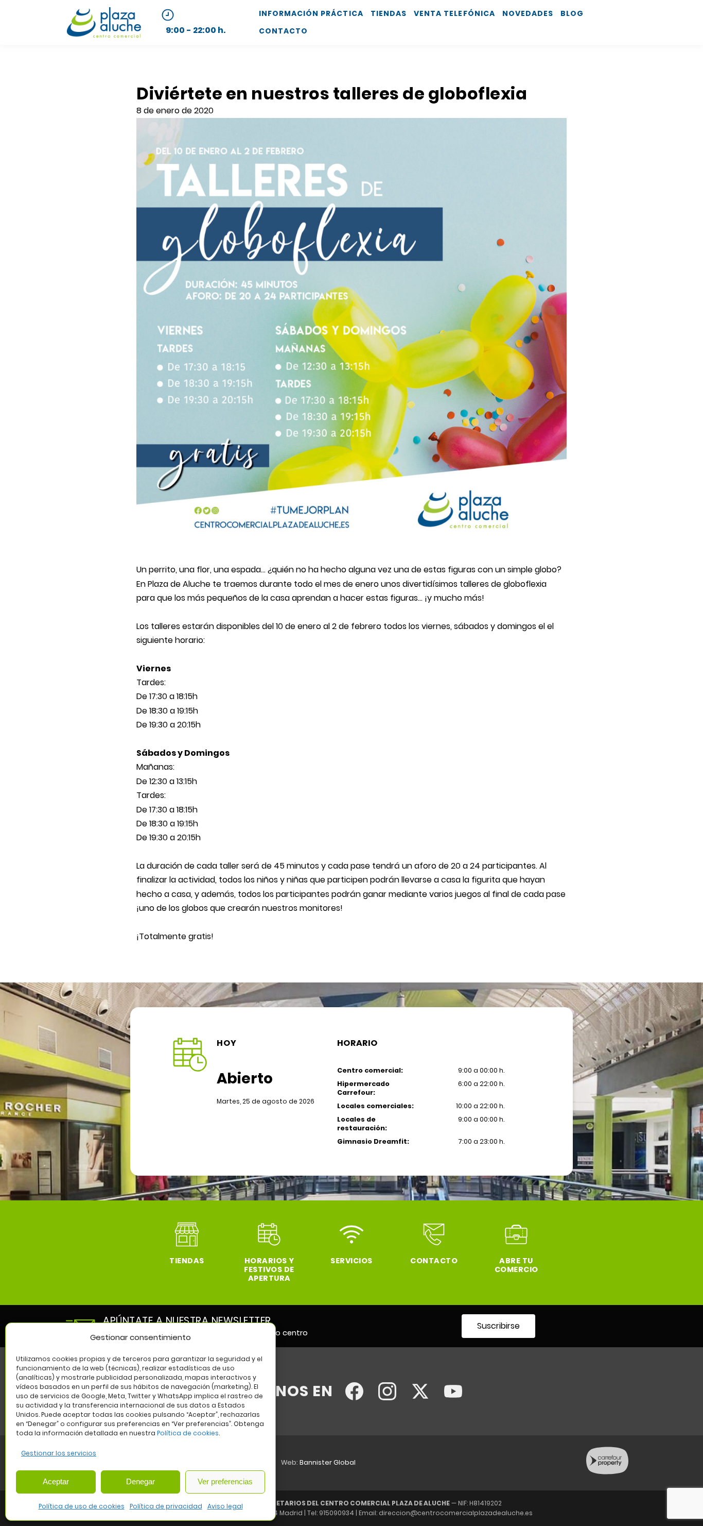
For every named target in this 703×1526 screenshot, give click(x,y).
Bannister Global (328, 1462)
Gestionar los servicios (58, 1453)
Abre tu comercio (516, 1265)
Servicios (351, 1261)
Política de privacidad (166, 1506)
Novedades (527, 13)
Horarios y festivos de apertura (269, 1270)
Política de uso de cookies (82, 1506)
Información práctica (311, 13)
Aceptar (56, 1481)
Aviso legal (225, 1506)
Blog (572, 13)
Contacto (283, 31)
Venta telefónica (454, 13)
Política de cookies (188, 1433)
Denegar (140, 1481)
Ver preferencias (225, 1481)
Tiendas (389, 13)
